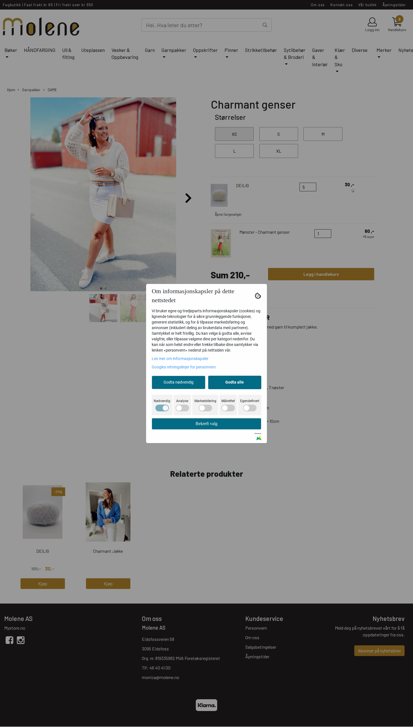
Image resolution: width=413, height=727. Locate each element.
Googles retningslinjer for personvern (184, 367)
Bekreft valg (206, 423)
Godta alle (234, 382)
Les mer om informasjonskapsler (180, 358)
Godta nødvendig (179, 382)
